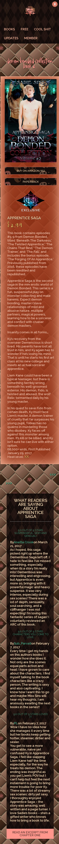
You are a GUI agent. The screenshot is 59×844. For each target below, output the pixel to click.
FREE (24, 29)
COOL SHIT (42, 29)
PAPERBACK (31, 181)
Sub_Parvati (22, 643)
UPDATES (11, 38)
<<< (53, 474)
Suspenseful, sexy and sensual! (30, 534)
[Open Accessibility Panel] (55, 4)
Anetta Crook (24, 542)
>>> (9, 482)
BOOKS (9, 29)
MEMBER (31, 38)
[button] (30, 834)
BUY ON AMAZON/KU (31, 170)
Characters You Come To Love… (31, 636)
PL (16, 723)
